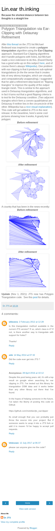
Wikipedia (31, 66)
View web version (27, 509)
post (35, 297)
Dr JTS (7, 517)
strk (11, 355)
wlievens (13, 322)
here (42, 63)
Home (27, 503)
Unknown (14, 443)
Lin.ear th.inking (20, 9)
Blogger (33, 528)
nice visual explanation (38, 107)
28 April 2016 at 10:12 (33, 373)
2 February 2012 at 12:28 (31, 322)
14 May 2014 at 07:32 (24, 355)
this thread (12, 44)
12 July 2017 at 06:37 (30, 443)
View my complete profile (13, 522)
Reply (11, 345)
